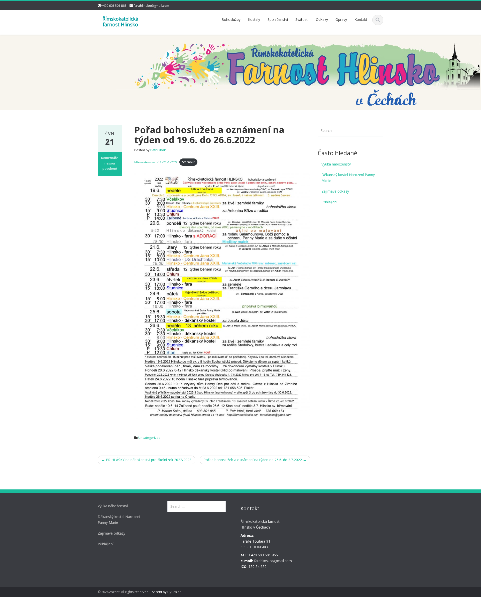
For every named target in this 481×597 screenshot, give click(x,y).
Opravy (341, 19)
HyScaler (174, 591)
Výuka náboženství (336, 164)
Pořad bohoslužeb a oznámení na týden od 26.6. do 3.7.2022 (254, 459)
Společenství (278, 19)
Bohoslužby (231, 19)
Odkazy (322, 19)
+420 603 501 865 (113, 5)
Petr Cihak (158, 150)
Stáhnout (188, 162)
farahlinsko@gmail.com (151, 5)
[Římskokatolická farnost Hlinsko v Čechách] (120, 21)
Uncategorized (149, 437)
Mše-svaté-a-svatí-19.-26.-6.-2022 (155, 162)
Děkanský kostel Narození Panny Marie (348, 177)
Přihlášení (329, 202)
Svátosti (301, 19)
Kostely (254, 19)
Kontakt (360, 19)
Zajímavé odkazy (335, 191)
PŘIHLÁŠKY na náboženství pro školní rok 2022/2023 (146, 459)
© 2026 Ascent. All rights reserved (123, 591)
